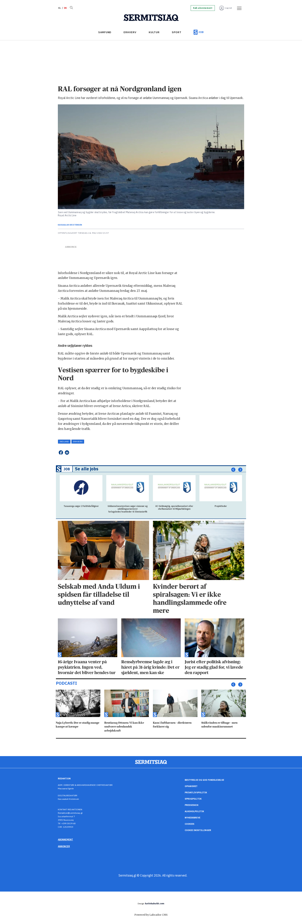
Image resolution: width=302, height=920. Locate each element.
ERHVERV (130, 32)
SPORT (176, 32)
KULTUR (154, 32)
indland (64, 441)
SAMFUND (104, 32)
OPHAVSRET (191, 786)
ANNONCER (64, 846)
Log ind (228, 8)
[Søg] (71, 8)
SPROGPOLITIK (193, 798)
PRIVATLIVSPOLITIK (196, 792)
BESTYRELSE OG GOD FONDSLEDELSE (204, 780)
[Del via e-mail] (67, 452)
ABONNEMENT (65, 839)
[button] (233, 470)
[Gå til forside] (151, 17)
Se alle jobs (86, 469)
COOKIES (190, 824)
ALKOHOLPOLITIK (194, 811)
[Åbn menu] (238, 8)
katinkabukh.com (154, 903)
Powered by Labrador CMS (151, 914)
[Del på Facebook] (61, 452)
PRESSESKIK (191, 805)
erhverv (78, 441)
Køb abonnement (202, 8)
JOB (201, 32)
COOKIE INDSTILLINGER (198, 830)
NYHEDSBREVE (192, 817)
